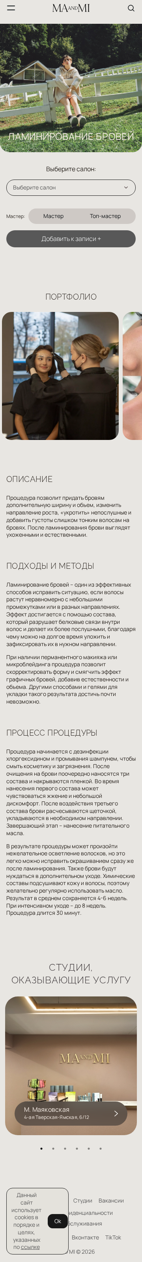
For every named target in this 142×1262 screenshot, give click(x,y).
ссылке (30, 1247)
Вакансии (111, 1200)
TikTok (113, 1237)
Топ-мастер (105, 216)
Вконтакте (85, 1237)
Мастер (53, 216)
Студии (82, 1200)
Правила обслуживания (71, 1223)
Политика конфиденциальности (71, 1212)
